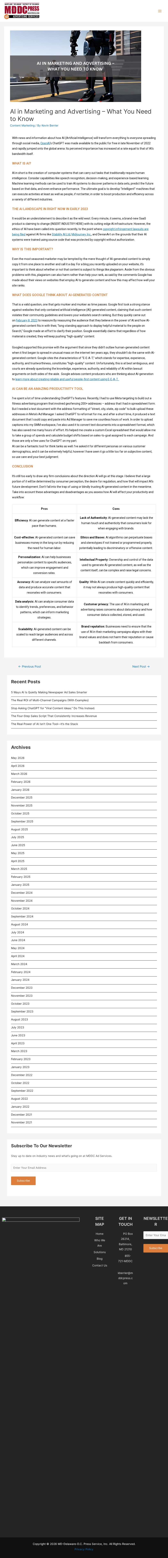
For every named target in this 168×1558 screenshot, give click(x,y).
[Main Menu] (160, 11)
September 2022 (22, 1090)
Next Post (141, 666)
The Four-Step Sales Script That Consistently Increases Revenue (54, 716)
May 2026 (18, 757)
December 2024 (22, 892)
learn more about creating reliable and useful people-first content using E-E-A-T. (67, 379)
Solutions (100, 1252)
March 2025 (19, 868)
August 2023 (19, 1019)
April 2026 (18, 765)
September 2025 (22, 821)
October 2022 (20, 1083)
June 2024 (18, 940)
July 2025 (17, 837)
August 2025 (19, 829)
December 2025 (21, 797)
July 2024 (17, 932)
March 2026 (19, 773)
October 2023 (20, 1003)
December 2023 (22, 987)
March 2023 (19, 1051)
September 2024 (22, 916)
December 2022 (21, 1075)
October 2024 (20, 908)
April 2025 (17, 861)
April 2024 (18, 956)
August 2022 (19, 1098)
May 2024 (18, 948)
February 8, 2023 (26, 320)
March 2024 (19, 964)
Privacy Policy (84, 1549)
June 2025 (18, 845)
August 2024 (19, 924)
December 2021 (21, 1114)
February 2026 (21, 781)
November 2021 (21, 1122)
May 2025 (17, 853)
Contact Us (99, 1265)
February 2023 (21, 1059)
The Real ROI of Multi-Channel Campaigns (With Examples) (50, 700)
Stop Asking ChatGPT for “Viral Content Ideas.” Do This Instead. (53, 708)
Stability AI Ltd (61, 234)
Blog (99, 1258)
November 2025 (21, 805)
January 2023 (20, 1067)
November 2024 (22, 900)
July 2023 (17, 1027)
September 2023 (22, 1011)
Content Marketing (22, 125)
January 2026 (20, 789)
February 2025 (20, 876)
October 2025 (20, 813)
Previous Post (29, 666)
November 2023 (22, 995)
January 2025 (20, 884)
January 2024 (20, 979)
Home (99, 1233)
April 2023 (18, 1043)
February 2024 (21, 972)
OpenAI (45, 143)
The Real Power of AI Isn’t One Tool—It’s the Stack (44, 724)
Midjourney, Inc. (81, 234)
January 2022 (20, 1106)
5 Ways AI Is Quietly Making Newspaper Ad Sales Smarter (49, 692)
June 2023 (18, 1035)
